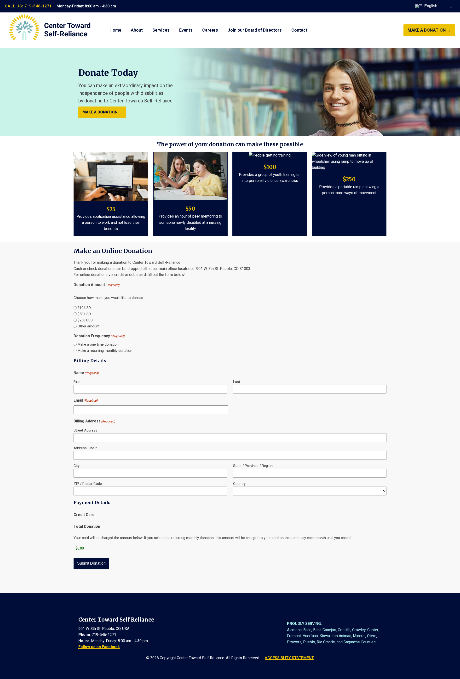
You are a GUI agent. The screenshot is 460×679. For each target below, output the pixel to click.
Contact (299, 30)
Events (186, 30)
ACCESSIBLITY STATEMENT (289, 658)
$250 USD (85, 320)
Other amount (88, 326)
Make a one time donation (98, 344)
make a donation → (429, 30)
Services (161, 30)
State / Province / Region (253, 466)
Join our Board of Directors (255, 30)
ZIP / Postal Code (88, 484)
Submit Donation (91, 563)
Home (115, 30)
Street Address (85, 430)
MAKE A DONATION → (102, 112)
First (77, 382)
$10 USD (84, 308)
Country (239, 484)
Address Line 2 (85, 448)
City (77, 466)
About (137, 30)
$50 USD (84, 314)
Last (236, 382)
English (430, 6)
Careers (210, 30)
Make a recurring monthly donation (105, 350)
